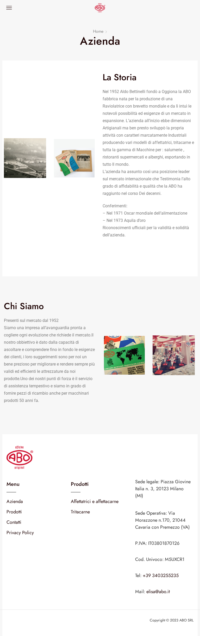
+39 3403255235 (161, 575)
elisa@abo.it (158, 591)
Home (98, 31)
